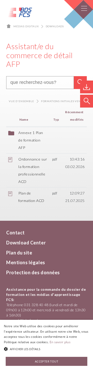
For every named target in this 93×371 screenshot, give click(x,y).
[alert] (46, 345)
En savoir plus (60, 342)
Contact (15, 232)
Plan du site (19, 252)
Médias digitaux (26, 26)
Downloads (55, 26)
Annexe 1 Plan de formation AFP (30, 140)
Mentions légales (25, 262)
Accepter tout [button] (46, 361)
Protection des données (33, 272)
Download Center (26, 242)
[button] (46, 349)
